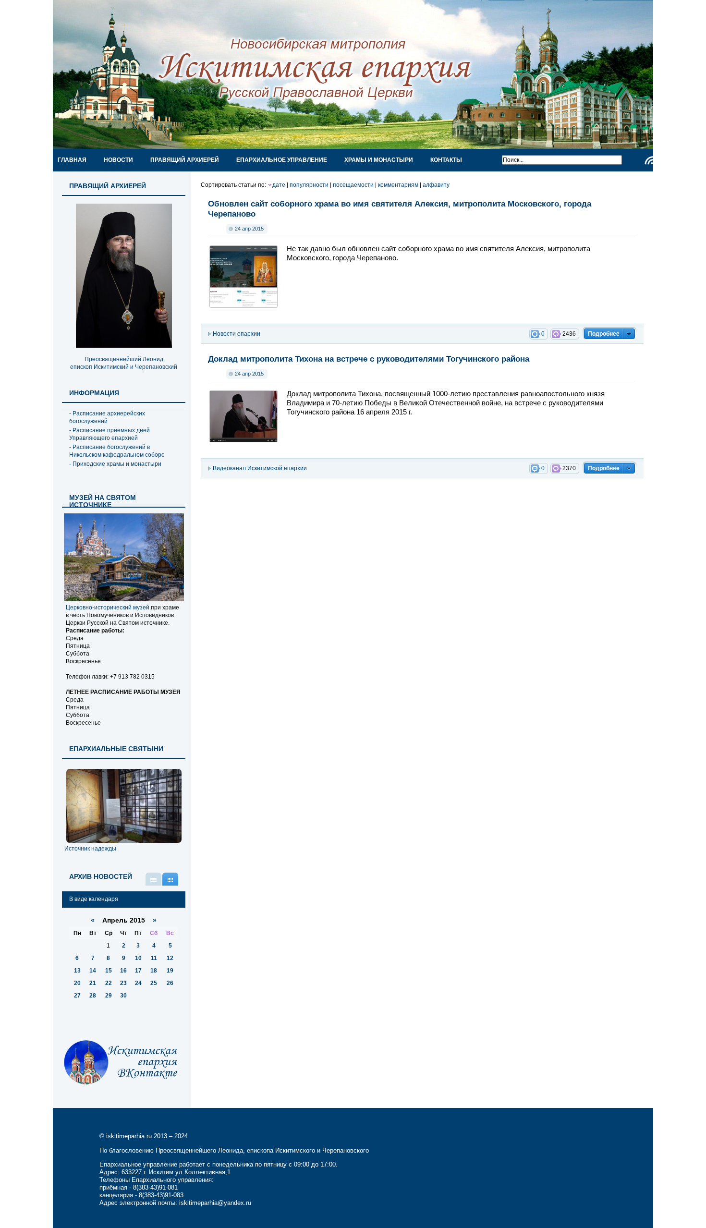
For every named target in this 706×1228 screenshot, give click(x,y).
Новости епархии (236, 333)
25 (153, 983)
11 (154, 958)
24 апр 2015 (249, 228)
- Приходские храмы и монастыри (115, 464)
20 (77, 983)
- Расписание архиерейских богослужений (107, 417)
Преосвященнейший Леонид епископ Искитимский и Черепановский (123, 363)
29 (108, 995)
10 (138, 958)
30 (123, 995)
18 (153, 970)
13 (77, 970)
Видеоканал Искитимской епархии (260, 468)
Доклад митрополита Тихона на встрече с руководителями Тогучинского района (368, 359)
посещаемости (353, 185)
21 (92, 983)
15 (108, 970)
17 (138, 970)
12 (170, 958)
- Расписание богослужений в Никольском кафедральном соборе (117, 451)
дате (278, 185)
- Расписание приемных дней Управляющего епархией (109, 434)
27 (77, 995)
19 (170, 970)
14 (92, 970)
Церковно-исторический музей (107, 607)
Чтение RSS (649, 160)
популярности (309, 185)
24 (138, 983)
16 (123, 970)
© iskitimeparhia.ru (126, 1136)
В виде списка (153, 879)
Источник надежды (90, 848)
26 (170, 983)
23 (123, 983)
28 (92, 995)
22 (108, 983)
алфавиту (436, 185)
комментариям (398, 185)
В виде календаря (170, 879)
